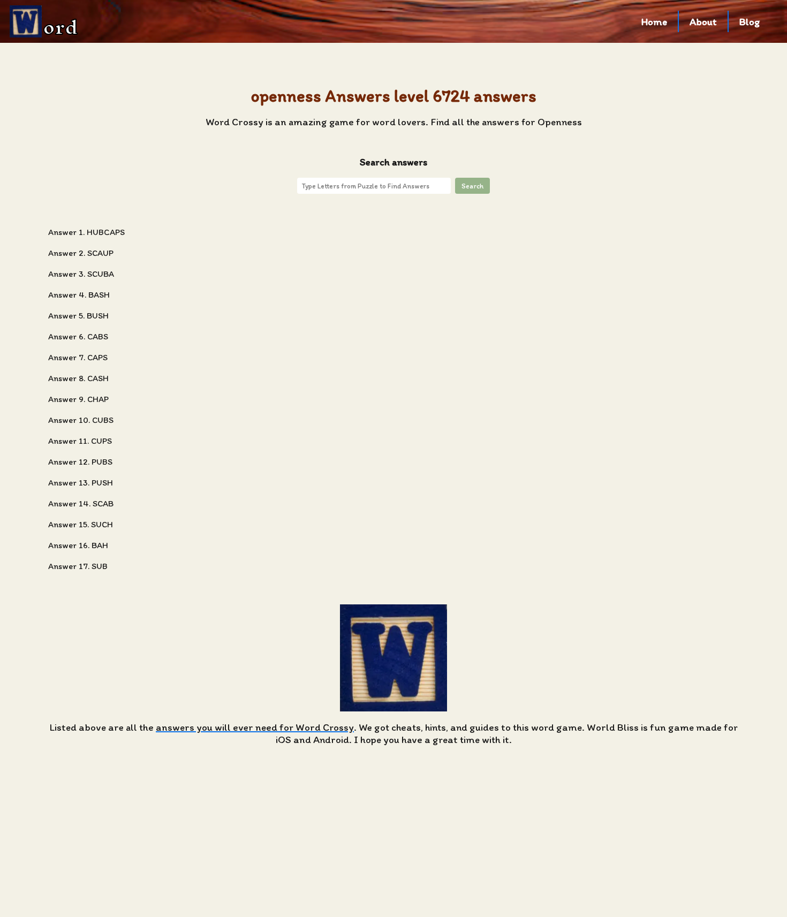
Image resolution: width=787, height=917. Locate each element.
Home (654, 22)
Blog (749, 22)
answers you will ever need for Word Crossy (255, 727)
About (703, 22)
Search (472, 185)
